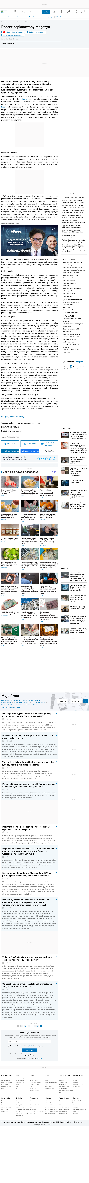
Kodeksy (32, 1113)
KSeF (79, 16)
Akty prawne (34, 1098)
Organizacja (4, 1100)
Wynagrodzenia (20, 1080)
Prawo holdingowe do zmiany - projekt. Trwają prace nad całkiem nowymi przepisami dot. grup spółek (73, 216)
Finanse (37, 700)
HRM (17, 1088)
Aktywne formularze (74, 299)
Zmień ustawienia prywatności (31, 1122)
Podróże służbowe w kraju (71, 337)
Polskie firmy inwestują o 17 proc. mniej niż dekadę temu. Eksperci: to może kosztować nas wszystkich (73, 246)
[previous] (18, 1026)
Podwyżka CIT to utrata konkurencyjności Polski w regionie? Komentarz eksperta (73, 221)
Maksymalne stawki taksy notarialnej (71, 346)
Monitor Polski (34, 1103)
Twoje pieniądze (49, 16)
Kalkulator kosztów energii (71, 278)
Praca (31, 1086)
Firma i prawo (66, 428)
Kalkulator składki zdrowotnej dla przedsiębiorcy (73, 264)
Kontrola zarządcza (69, 310)
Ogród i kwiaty (77, 1086)
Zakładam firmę (15, 700)
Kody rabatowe (77, 1105)
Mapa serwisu (78, 1122)
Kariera (52, 1122)
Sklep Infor (33, 1088)
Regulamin (45, 1122)
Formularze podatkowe (79, 1109)
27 (74, 366)
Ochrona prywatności (13, 1122)
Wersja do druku (12, 444)
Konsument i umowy (35, 1082)
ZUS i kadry (4, 1084)
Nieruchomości (64, 16)
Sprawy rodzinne (34, 1078)
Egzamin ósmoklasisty (22, 1113)
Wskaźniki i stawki (64, 1098)
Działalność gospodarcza (71, 302)
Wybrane (81, 197)
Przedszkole (19, 1100)
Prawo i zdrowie (34, 1090)
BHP (17, 1086)
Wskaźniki (69, 316)
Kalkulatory (70, 260)
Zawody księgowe (6, 1086)
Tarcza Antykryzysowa (8, 707)
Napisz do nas (31, 444)
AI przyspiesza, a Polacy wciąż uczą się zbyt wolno (73, 250)
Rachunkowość (5, 1080)
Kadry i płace (4, 1109)
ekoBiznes (27, 705)
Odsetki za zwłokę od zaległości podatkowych (73, 325)
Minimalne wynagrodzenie (66, 1103)
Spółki (25, 700)
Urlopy (17, 1084)
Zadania (3, 1105)
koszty (3, 107)
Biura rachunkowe (64, 1075)
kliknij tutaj (39, 1058)
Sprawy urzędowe (35, 1084)
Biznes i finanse (48, 1078)
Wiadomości (76, 1078)
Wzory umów (76, 1107)
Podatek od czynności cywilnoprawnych (69, 341)
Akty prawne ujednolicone (37, 1111)
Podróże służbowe (64, 1107)
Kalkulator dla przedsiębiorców (72, 267)
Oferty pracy (76, 1113)
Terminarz (70, 361)
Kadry (18, 16)
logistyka (23, 99)
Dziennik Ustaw (34, 1100)
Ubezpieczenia (20, 1082)
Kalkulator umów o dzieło (70, 275)
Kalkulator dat (67, 296)
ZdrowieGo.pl (77, 1100)
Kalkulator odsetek (49, 1107)
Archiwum (76, 1103)
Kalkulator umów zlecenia (71, 272)
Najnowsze (74, 197)
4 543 (36, 1026)
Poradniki (36, 705)
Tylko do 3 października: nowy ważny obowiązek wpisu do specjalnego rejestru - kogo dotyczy (73, 241)
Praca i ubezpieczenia (38, 702)
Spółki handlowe (68, 304)
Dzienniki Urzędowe (35, 1105)
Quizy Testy (66, 352)
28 (77, 366)
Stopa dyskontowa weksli (71, 350)
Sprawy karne (34, 1080)
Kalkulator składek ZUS (70, 283)
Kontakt (62, 1122)
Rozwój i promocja (6, 1107)
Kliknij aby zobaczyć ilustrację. (13, 417)
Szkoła (17, 1103)
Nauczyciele (19, 1105)
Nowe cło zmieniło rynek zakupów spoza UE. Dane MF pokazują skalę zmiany (73, 206)
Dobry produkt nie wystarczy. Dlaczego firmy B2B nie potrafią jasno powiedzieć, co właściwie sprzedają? (72, 231)
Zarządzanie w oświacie (22, 1109)
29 (80, 366)
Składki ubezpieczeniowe (66, 1105)
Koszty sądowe (67, 307)
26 (71, 366)
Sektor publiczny (32, 16)
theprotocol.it (76, 1111)
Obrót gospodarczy (6, 1082)
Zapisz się (29, 1050)
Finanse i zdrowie (49, 1088)
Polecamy (64, 568)
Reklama (69, 1122)
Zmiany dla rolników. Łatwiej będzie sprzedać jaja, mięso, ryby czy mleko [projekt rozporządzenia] (73, 211)
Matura (18, 1111)
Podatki (10, 705)
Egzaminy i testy (20, 1107)
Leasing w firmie (6, 702)
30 (83, 366)
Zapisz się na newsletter (49, 444)
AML (60, 1092)
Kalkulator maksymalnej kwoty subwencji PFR (72, 290)
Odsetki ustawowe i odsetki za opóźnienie (72, 320)
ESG (18, 707)
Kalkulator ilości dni (69, 293)
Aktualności (21, 21)
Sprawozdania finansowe (66, 1090)
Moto (56, 16)
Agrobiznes (18, 705)
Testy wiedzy (19, 1115)
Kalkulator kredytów (69, 280)
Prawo (41, 16)
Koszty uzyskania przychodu (71, 334)
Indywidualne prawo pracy (23, 1078)
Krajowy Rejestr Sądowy (70, 312)
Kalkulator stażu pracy (50, 1109)
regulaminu (30, 1046)
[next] (41, 1026)
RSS (57, 1122)
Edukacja (73, 16)
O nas (3, 1122)
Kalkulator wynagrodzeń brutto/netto (74, 270)
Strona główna (5, 21)
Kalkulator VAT (67, 285)
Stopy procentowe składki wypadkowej (71, 330)
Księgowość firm (6, 1075)
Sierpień (79, 361)
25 (67, 366)
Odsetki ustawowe (64, 1109)
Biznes (24, 16)
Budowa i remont (78, 1084)
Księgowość (11, 16)
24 (64, 366)
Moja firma (14, 21)
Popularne (66, 197)
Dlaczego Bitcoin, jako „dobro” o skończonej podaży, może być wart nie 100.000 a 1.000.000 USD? (73, 201)
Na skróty (76, 1098)
